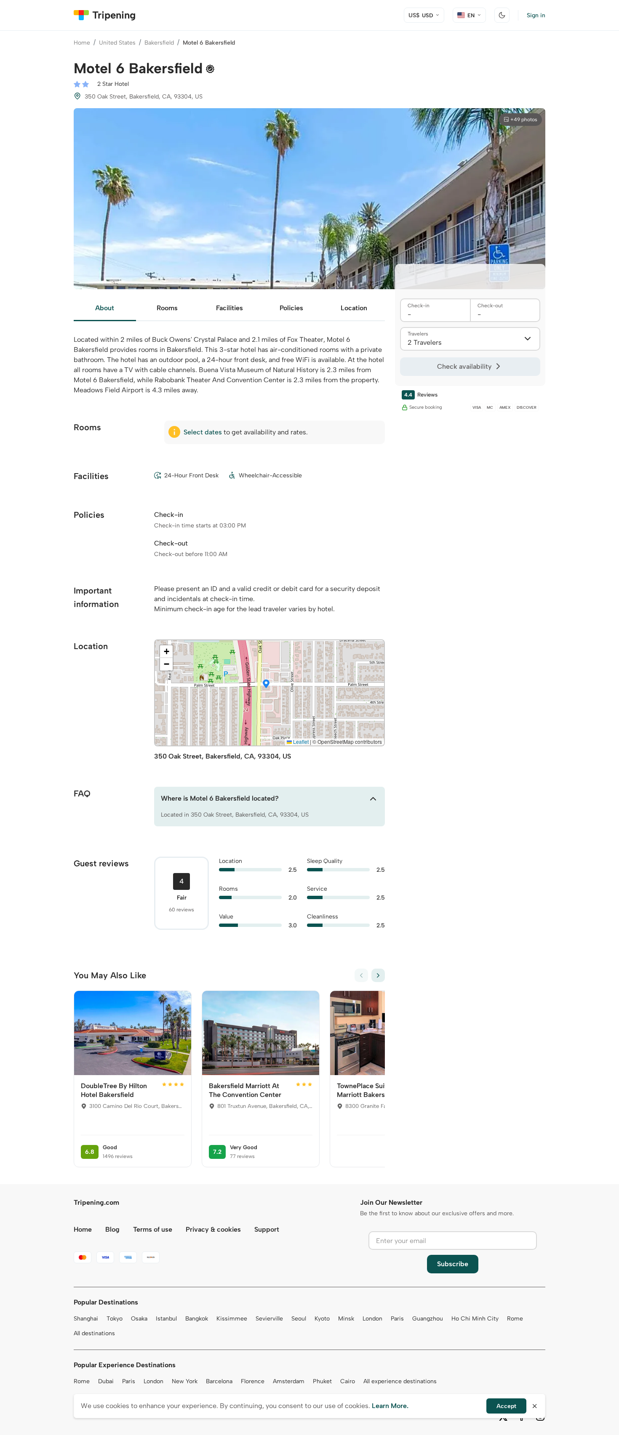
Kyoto (322, 1318)
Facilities (229, 308)
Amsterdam (288, 1381)
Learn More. (390, 1406)
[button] (266, 684)
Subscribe (452, 1264)
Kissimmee (231, 1318)
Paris (397, 1318)
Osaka (139, 1318)
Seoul (298, 1318)
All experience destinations (400, 1381)
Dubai (106, 1381)
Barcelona (219, 1381)
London (372, 1318)
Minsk (346, 1318)
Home (82, 42)
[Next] (378, 975)
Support (266, 1229)
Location (354, 308)
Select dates (203, 432)
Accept (506, 1406)
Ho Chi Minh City (475, 1318)
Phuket (322, 1381)
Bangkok (196, 1318)
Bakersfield (159, 42)
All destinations (94, 1333)
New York (184, 1381)
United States (117, 42)
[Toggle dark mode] (502, 15)
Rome (515, 1318)
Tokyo (115, 1318)
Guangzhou (427, 1318)
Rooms (167, 308)
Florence (252, 1381)
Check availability (464, 366)
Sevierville (269, 1318)
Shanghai (86, 1318)
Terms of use (152, 1229)
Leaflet (300, 741)
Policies (291, 308)
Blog (112, 1229)
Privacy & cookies (213, 1229)
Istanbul (166, 1318)
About (104, 308)
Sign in (536, 15)
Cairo (347, 1381)
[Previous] (361, 975)
